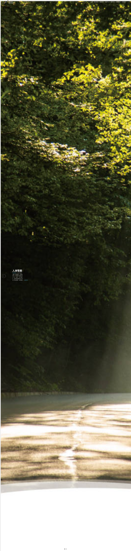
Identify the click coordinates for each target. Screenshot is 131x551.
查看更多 (25, 280)
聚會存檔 (118, 2)
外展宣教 (124, 2)
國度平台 (107, 2)
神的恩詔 (13, 273)
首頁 (92, 2)
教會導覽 (96, 2)
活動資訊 (101, 2)
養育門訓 (112, 2)
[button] (4, 276)
